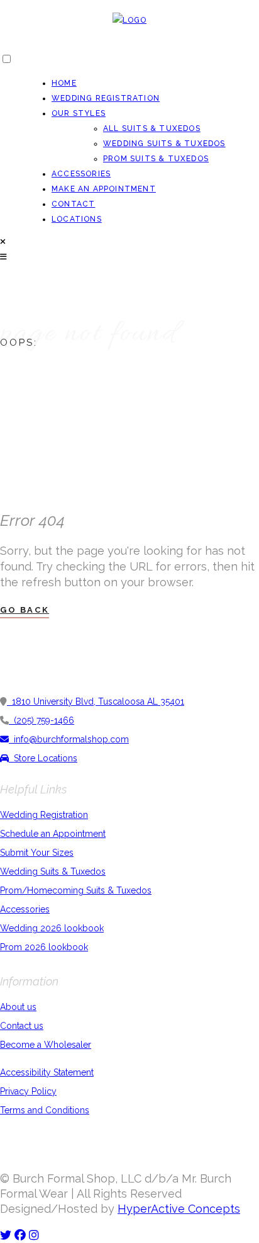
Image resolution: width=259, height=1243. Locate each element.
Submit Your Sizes (37, 853)
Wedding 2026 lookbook (52, 928)
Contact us (21, 1026)
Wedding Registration (106, 98)
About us (18, 1007)
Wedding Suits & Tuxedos (164, 143)
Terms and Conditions (44, 1110)
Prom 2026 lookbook (44, 947)
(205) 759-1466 (41, 720)
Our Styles (79, 113)
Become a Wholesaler (45, 1045)
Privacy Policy (28, 1091)
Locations (77, 219)
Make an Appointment (104, 188)
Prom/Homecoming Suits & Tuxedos (76, 890)
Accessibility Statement (47, 1072)
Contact (73, 204)
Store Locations (43, 758)
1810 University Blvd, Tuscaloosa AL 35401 (95, 701)
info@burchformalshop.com (69, 739)
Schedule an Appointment (53, 834)
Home (64, 83)
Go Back (24, 610)
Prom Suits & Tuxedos (156, 158)
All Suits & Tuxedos (152, 128)
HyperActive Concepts (179, 1208)
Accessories (81, 173)
